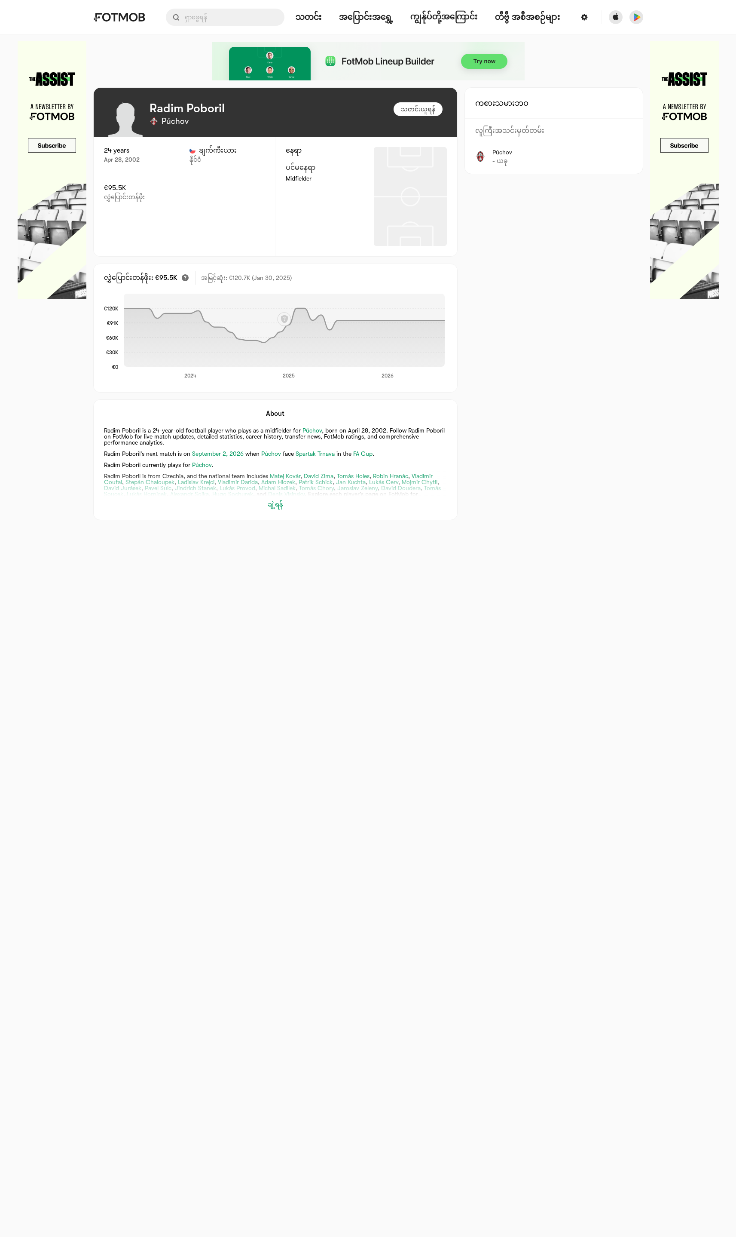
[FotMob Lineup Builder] (368, 61)
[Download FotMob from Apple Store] (616, 17)
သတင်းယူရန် (418, 109)
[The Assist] (52, 170)
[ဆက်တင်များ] (584, 17)
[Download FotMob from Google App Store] (636, 17)
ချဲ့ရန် (275, 504)
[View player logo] (125, 119)
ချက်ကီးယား (218, 150)
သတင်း (309, 17)
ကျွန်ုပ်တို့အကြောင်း (444, 16)
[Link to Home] (119, 17)
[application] (284, 337)
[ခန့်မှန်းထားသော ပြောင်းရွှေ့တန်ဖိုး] (185, 277)
